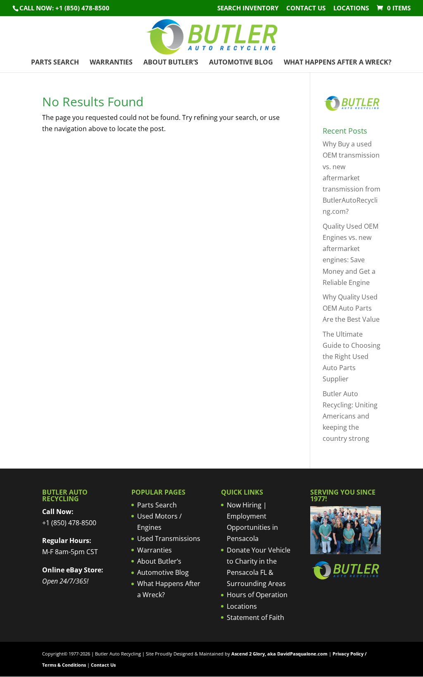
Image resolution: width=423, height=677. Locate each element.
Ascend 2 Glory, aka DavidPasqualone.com (279, 654)
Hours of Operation (257, 594)
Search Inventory (247, 8)
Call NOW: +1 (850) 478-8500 (64, 8)
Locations (351, 8)
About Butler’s (170, 63)
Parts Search (55, 63)
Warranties (111, 63)
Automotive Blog (241, 63)
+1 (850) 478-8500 (69, 522)
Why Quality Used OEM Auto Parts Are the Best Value (351, 308)
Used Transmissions (168, 538)
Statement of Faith (255, 617)
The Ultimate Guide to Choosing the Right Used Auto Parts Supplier (351, 357)
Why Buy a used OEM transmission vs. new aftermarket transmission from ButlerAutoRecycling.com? (351, 177)
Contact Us (306, 8)
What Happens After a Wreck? (338, 63)
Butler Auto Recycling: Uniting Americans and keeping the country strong (350, 416)
